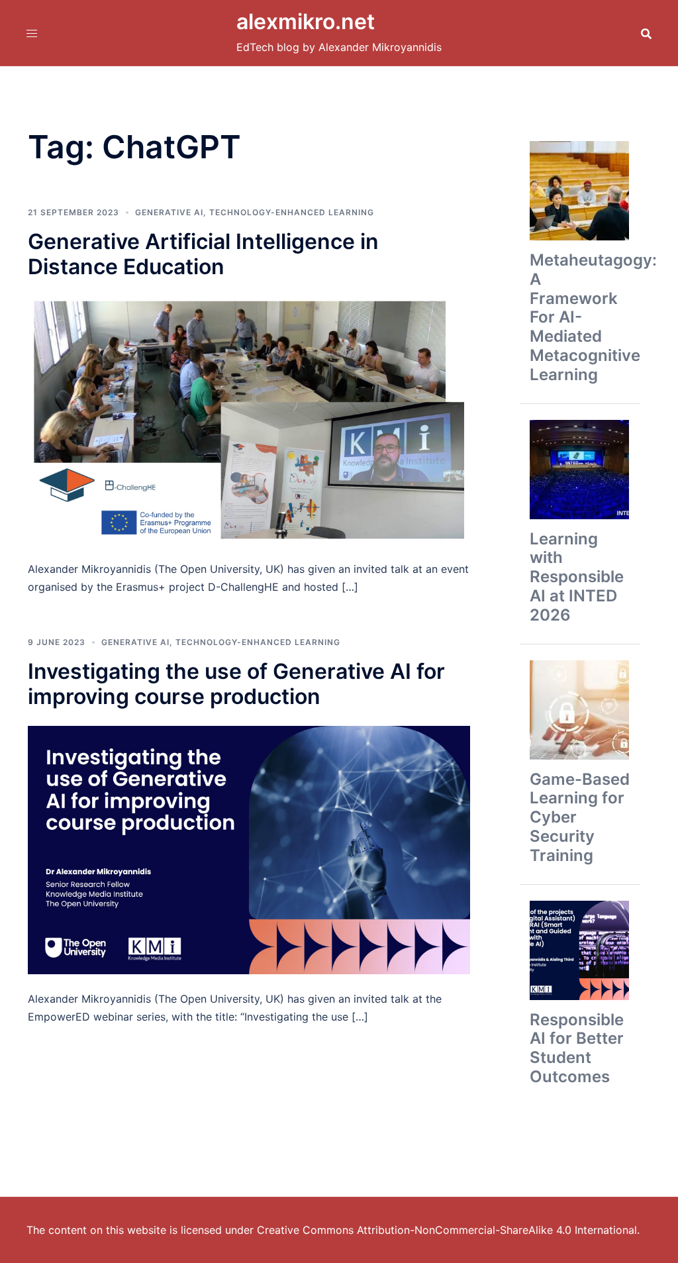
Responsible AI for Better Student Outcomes (577, 1048)
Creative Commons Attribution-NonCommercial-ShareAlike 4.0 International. (448, 1230)
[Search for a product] (646, 33)
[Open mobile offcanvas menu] (31, 33)
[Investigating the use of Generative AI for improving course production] (249, 849)
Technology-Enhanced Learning (291, 212)
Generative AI (169, 212)
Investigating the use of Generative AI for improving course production (236, 683)
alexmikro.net (305, 21)
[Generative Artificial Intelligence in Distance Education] (249, 419)
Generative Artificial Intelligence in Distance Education (203, 253)
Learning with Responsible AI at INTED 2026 (577, 577)
